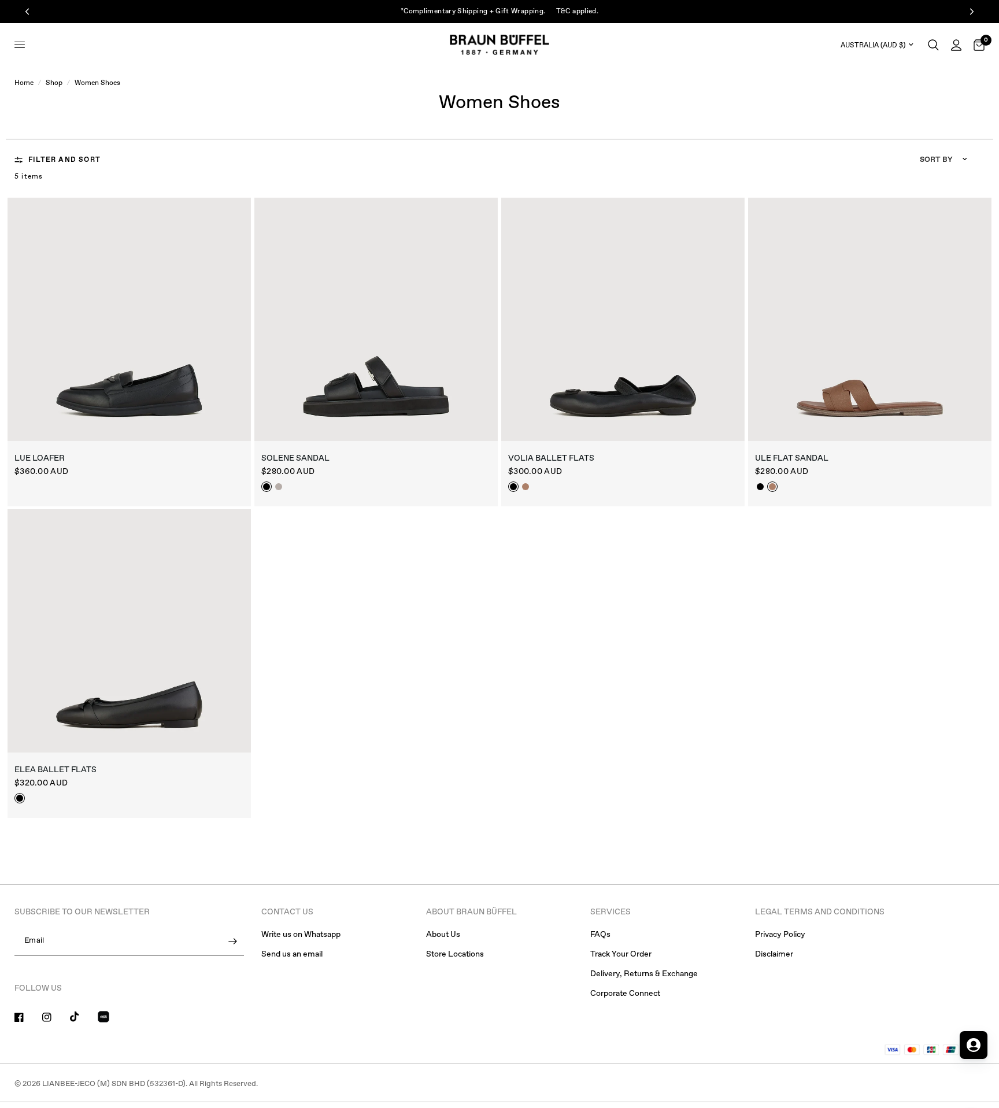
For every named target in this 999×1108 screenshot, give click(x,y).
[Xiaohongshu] (110, 1018)
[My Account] (956, 44)
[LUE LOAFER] (129, 319)
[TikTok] (82, 1016)
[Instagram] (55, 1017)
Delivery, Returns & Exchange (644, 974)
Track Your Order (621, 954)
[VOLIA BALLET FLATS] (623, 319)
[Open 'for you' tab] (973, 1045)
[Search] (933, 44)
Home (24, 83)
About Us (443, 934)
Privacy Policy (780, 934)
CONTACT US (287, 912)
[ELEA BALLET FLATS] (129, 631)
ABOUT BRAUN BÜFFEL (471, 912)
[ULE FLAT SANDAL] (869, 319)
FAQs (600, 934)
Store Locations (455, 954)
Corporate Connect (625, 993)
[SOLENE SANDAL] (376, 319)
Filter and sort (64, 160)
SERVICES (610, 912)
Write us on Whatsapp (301, 934)
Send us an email (292, 954)
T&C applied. (577, 11)
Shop (54, 83)
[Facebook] (27, 1017)
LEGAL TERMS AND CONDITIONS (820, 912)
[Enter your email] (232, 941)
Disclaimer (774, 954)
